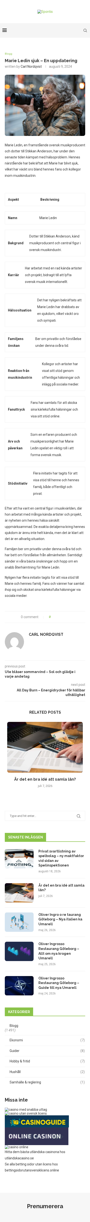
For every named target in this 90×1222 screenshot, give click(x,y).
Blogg (8, 53)
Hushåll (47, 1072)
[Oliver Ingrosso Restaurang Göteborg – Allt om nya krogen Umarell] (19, 951)
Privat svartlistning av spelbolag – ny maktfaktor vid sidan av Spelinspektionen (61, 858)
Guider (47, 1051)
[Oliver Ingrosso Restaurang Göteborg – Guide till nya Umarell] (19, 985)
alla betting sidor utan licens (31, 1164)
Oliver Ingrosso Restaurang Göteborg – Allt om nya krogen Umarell (58, 951)
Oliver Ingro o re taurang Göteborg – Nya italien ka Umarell (60, 919)
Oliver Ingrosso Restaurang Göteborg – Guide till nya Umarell (58, 983)
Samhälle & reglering (47, 1082)
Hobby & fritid (47, 1061)
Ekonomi (47, 1040)
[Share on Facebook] (56, 617)
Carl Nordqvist (31, 66)
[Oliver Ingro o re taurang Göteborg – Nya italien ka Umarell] (19, 922)
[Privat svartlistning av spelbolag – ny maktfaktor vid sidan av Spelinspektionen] (19, 858)
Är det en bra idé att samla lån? (45, 779)
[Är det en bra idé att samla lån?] (45, 747)
